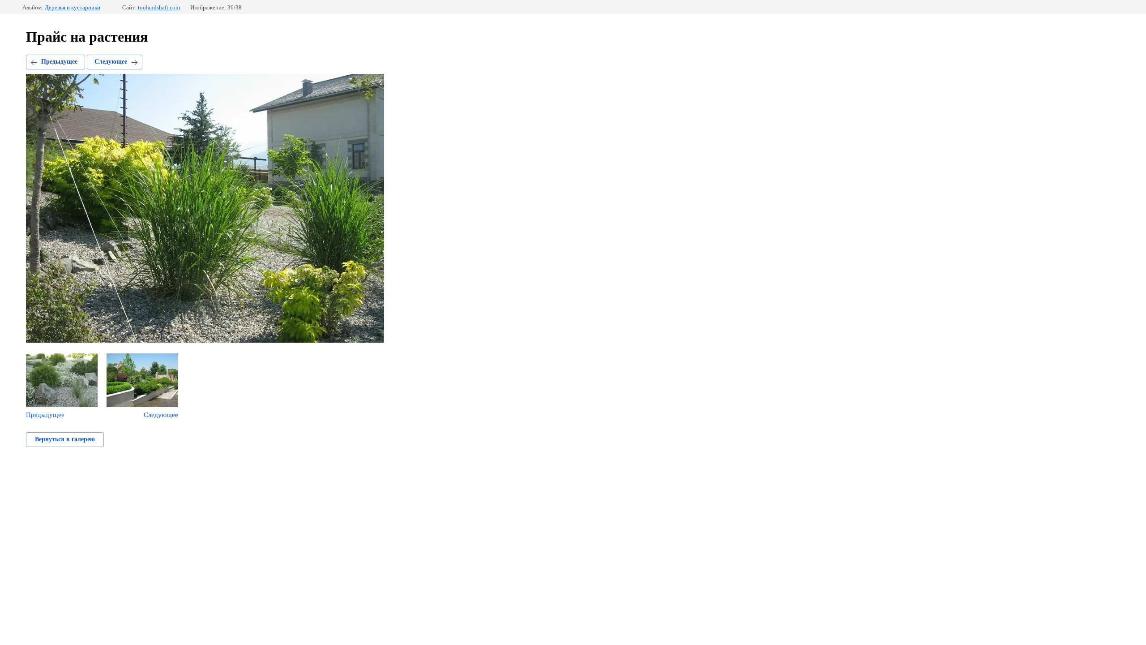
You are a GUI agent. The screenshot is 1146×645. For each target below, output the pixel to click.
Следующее (110, 61)
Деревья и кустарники (72, 7)
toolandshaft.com (159, 7)
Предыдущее (59, 61)
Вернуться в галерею (65, 439)
